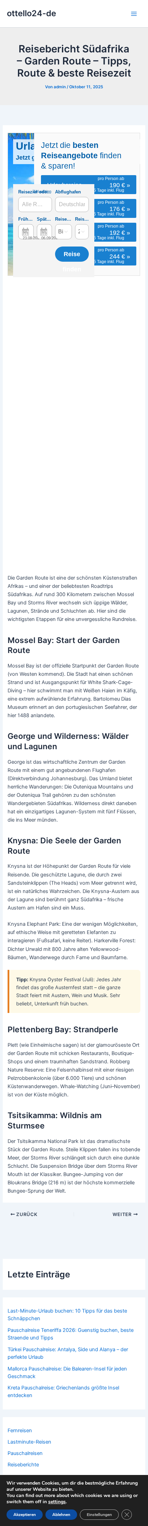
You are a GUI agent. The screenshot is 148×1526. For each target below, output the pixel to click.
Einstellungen (99, 1514)
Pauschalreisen (25, 1453)
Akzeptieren (24, 1514)
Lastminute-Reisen (29, 1442)
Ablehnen (61, 1514)
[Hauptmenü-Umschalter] (134, 14)
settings (57, 1502)
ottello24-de (31, 13)
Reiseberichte (23, 1465)
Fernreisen (20, 1430)
